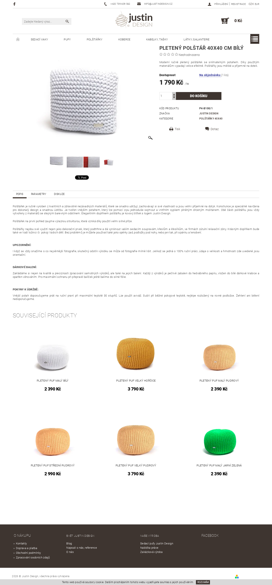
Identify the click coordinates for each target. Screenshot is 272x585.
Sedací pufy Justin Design (156, 543)
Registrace (238, 4)
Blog (69, 543)
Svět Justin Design (80, 535)
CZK (251, 4)
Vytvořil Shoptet (249, 576)
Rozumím (203, 582)
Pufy (67, 39)
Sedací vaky (39, 39)
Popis (19, 194)
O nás (70, 552)
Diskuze (59, 194)
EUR (257, 4)
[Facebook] (15, 4)
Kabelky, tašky (157, 39)
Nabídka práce (149, 547)
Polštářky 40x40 (211, 118)
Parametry (38, 194)
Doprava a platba (26, 548)
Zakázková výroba (151, 552)
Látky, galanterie (196, 39)
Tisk (177, 129)
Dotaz (215, 129)
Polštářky (95, 39)
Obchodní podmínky (28, 552)
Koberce (124, 39)
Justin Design (208, 113)
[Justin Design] (134, 20)
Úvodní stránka (18, 39)
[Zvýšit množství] (174, 94)
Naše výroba (149, 535)
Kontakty (21, 543)
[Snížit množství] (174, 98)
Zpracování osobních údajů (33, 557)
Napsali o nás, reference (81, 547)
